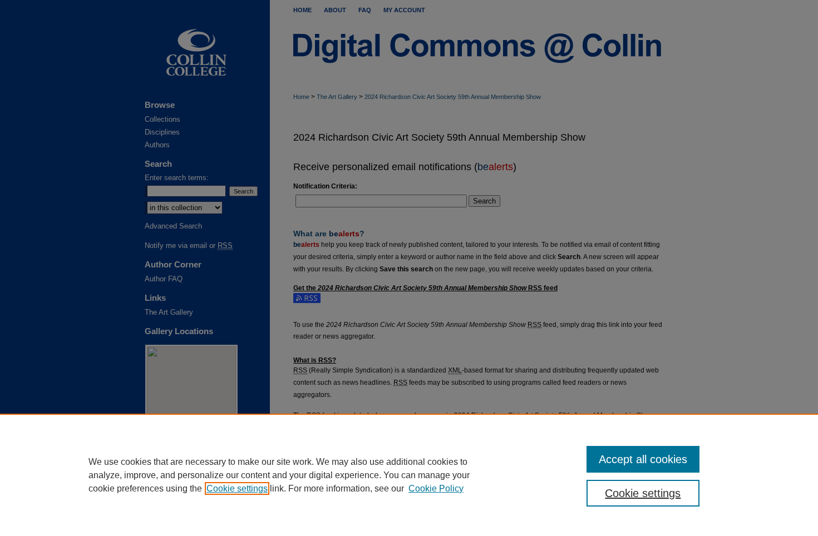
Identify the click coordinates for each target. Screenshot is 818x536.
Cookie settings (237, 488)
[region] (409, 475)
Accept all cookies (643, 459)
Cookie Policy (436, 488)
